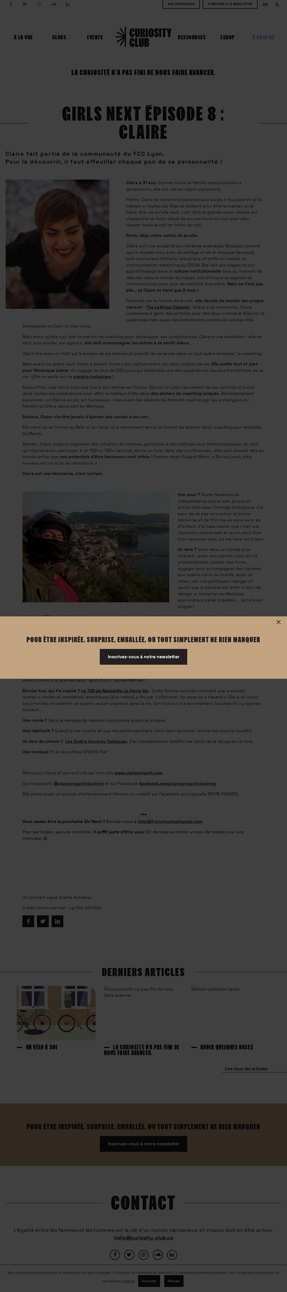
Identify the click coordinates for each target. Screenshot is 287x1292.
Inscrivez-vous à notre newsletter (143, 657)
